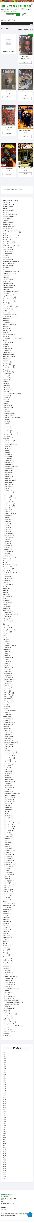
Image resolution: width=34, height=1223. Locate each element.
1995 (4, 1119)
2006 (4, 1141)
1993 (4, 1115)
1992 (4, 1113)
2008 (4, 1145)
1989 (4, 1108)
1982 (4, 1094)
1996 (4, 1121)
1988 (4, 1106)
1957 (4, 1052)
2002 (4, 1133)
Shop (8, 189)
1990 (4, 1110)
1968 (4, 1066)
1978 (4, 1086)
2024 (4, 1177)
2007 (4, 1143)
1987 (4, 1104)
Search (18, 14)
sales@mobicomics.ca (6, 1194)
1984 (4, 1098)
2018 (4, 1165)
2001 (4, 1131)
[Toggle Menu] (31, 24)
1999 (4, 1127)
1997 (4, 1123)
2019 (4, 1167)
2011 (4, 1151)
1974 (4, 1078)
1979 (4, 1088)
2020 (4, 1169)
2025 (4, 1179)
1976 (4, 1082)
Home (4, 189)
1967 (4, 1064)
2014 (4, 1157)
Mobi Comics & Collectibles (16, 5)
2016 (4, 1161)
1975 (4, 1080)
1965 (4, 1060)
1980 (4, 1090)
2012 (4, 1153)
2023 (4, 1175)
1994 (4, 1117)
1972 (4, 1074)
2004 (4, 1137)
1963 (4, 1056)
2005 (4, 1139)
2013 (4, 1155)
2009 (4, 1147)
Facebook (3, 1209)
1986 (4, 1102)
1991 (4, 1112)
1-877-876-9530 (5, 1196)
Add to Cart (25, 62)
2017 (4, 1163)
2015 (4, 1159)
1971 (4, 1072)
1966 (4, 1062)
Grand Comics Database (17, 1213)
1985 (4, 1100)
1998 (4, 1125)
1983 (4, 1096)
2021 (4, 1171)
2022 (4, 1173)
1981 (4, 1092)
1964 (4, 1058)
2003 (4, 1135)
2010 (4, 1149)
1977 (4, 1084)
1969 (4, 1068)
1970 (4, 1070)
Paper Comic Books (14, 189)
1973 (4, 1076)
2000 (4, 1129)
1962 (4, 1054)
